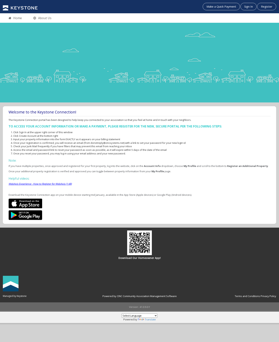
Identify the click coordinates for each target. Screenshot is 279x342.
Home (17, 18)
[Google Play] (25, 214)
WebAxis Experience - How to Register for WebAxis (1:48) (40, 184)
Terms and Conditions (247, 296)
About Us (44, 18)
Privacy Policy (268, 296)
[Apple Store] (25, 203)
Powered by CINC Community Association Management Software (139, 296)
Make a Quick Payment (221, 6)
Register (266, 6)
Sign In (248, 6)
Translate (150, 319)
